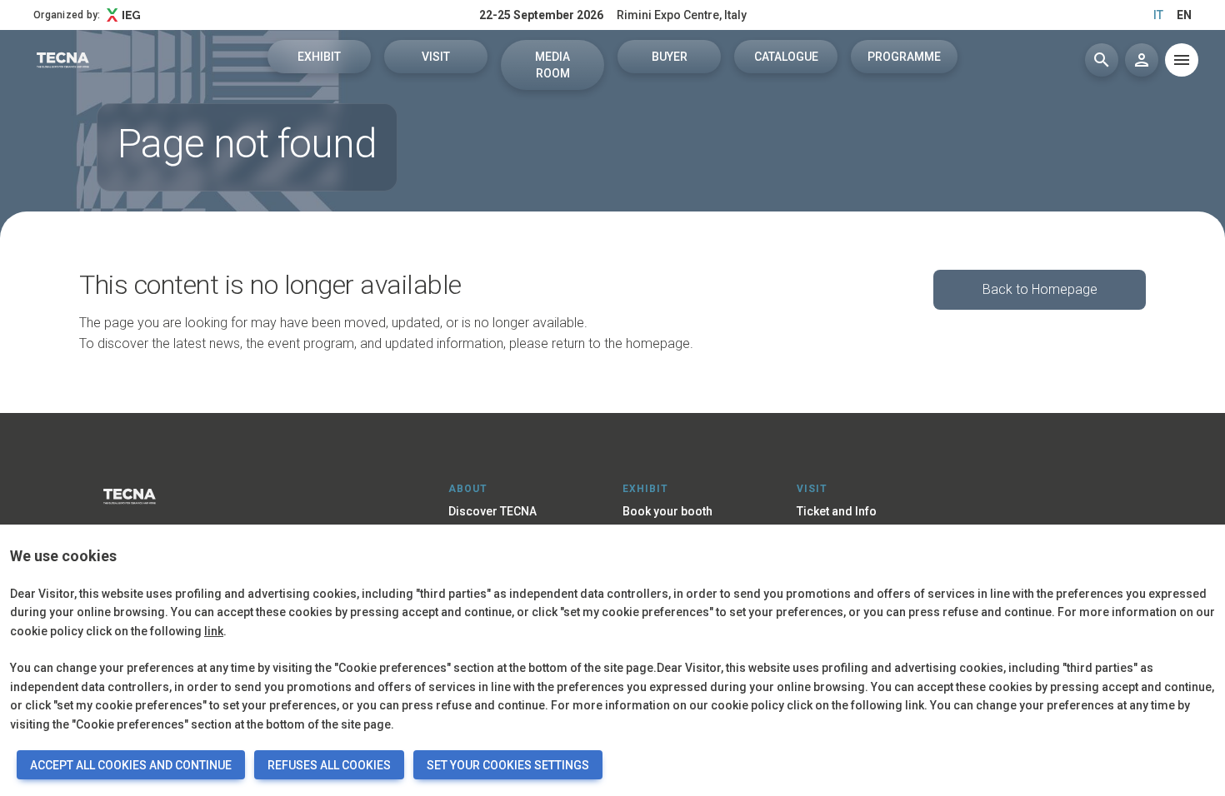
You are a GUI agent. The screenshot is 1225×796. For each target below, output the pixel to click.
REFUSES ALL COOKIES (329, 765)
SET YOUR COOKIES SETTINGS (508, 765)
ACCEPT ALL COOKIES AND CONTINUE (131, 765)
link (213, 631)
